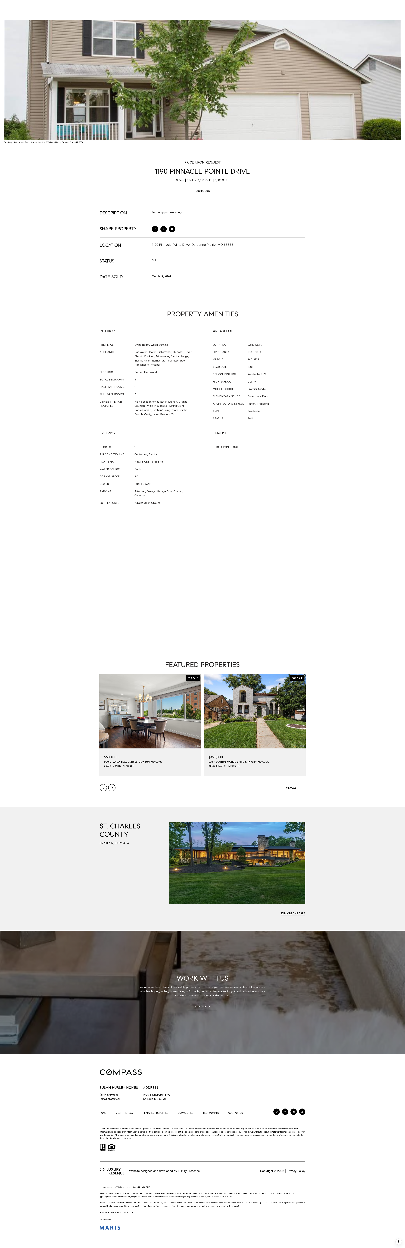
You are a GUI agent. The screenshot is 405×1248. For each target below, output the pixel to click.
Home (103, 1113)
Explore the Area (293, 913)
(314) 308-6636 (109, 1094)
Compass (166, 1129)
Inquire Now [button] (202, 191)
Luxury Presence (189, 1171)
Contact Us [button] (202, 1006)
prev (103, 787)
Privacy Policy (296, 1171)
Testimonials (211, 1113)
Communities (185, 1113)
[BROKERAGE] (302, 1112)
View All (291, 787)
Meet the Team (125, 1113)
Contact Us (235, 1113)
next (111, 787)
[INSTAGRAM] (276, 1112)
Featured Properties (155, 1113)
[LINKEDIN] (293, 1112)
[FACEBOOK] (285, 1112)
